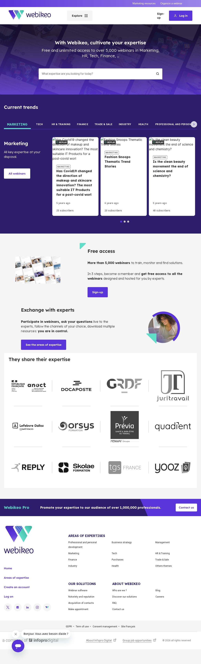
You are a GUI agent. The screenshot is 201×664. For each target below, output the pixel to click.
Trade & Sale (162, 559)
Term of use (82, 626)
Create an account (17, 587)
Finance (72, 559)
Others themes (163, 566)
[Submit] (157, 74)
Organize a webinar (171, 3)
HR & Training (162, 553)
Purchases (117, 559)
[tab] (17, 124)
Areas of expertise (16, 577)
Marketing (73, 553)
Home (8, 568)
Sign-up (160, 15)
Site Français (128, 626)
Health (115, 566)
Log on (8, 596)
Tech (114, 553)
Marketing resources (144, 3)
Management (162, 542)
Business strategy (122, 542)
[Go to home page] (33, 15)
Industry (72, 566)
